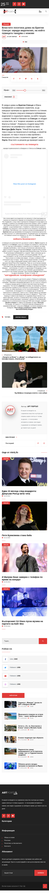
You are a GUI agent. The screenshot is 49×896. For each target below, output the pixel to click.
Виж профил (10, 437)
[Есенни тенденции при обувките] (10, 739)
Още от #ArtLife (10, 452)
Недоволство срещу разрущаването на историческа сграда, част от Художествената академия (30, 752)
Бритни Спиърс (21, 317)
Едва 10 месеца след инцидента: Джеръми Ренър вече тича (19, 492)
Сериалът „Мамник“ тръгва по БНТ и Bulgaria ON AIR (30, 703)
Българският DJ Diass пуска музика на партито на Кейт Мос (22, 622)
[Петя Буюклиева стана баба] (24, 516)
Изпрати (41, 873)
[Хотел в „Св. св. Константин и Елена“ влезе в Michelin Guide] (10, 727)
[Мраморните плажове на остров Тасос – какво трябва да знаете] (10, 716)
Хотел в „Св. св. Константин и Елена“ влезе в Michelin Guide (30, 727)
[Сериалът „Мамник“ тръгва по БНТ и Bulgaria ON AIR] (10, 704)
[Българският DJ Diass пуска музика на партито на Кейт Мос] (24, 602)
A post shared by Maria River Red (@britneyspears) (24, 214)
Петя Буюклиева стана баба (17, 535)
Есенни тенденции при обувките (30, 738)
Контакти (7, 846)
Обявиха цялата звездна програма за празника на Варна (30, 765)
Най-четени (13, 695)
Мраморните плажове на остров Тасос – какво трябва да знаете (30, 715)
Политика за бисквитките (13, 843)
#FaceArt (6, 24)
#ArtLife (5, 459)
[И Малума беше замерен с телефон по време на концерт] (24, 557)
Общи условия (9, 837)
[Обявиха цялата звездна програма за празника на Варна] (10, 765)
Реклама (7, 840)
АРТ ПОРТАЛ (32, 406)
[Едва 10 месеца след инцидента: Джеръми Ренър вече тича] (24, 471)
